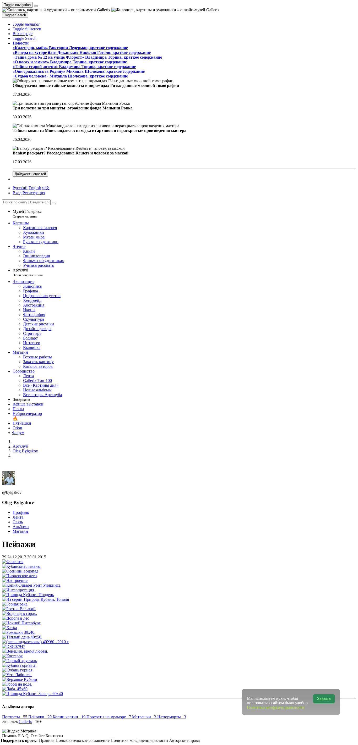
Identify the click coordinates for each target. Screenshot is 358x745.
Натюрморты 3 (171, 717)
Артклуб (28, 272)
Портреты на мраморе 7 (109, 717)
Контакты (54, 735)
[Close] (54, 203)
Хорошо (324, 699)
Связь (18, 522)
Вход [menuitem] (17, 193)
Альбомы (21, 526)
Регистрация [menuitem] (34, 193)
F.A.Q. (24, 735)
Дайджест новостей (30, 174)
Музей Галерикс (27, 213)
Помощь (10, 735)
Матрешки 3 (144, 717)
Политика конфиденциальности (140, 740)
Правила (47, 740)
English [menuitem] (35, 188)
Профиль (21, 512)
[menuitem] (46, 188)
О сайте (38, 735)
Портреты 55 (15, 717)
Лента (18, 517)
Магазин (20, 531)
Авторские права (184, 740)
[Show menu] (36, 6)
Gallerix (25, 721)
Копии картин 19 (69, 717)
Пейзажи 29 (40, 717)
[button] (26, 24)
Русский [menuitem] (20, 188)
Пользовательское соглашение (83, 740)
